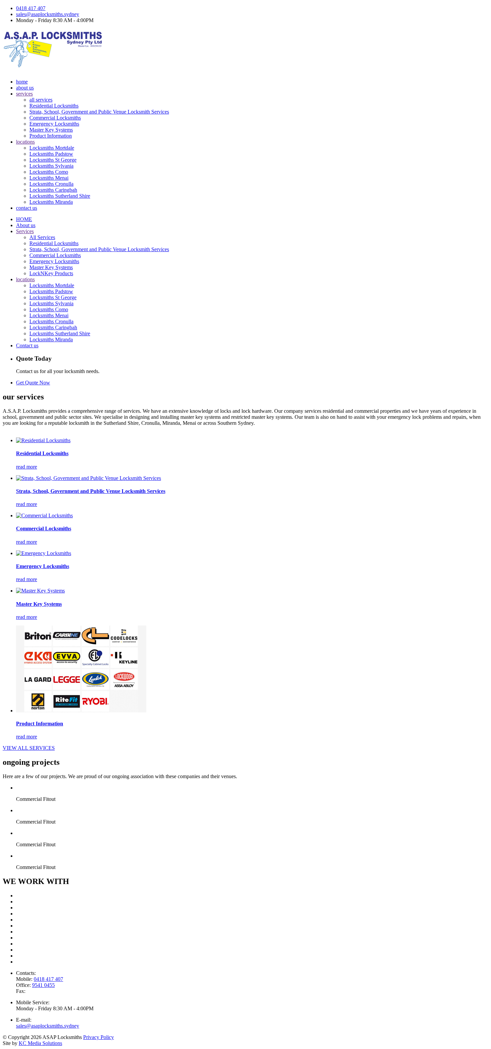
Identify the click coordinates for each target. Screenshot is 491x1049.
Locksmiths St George (52, 160)
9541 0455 (43, 985)
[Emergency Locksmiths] (43, 553)
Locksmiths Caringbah (53, 190)
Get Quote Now (33, 382)
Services (25, 231)
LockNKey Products (51, 273)
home (22, 81)
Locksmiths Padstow (51, 154)
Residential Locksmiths (53, 106)
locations (25, 142)
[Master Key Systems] (40, 590)
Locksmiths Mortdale (51, 148)
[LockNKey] (81, 710)
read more (26, 467)
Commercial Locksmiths (55, 118)
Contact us (27, 345)
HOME (24, 219)
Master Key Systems (51, 130)
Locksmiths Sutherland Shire (59, 196)
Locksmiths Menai (48, 178)
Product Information (50, 136)
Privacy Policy (98, 1037)
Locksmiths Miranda (51, 202)
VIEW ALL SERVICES (29, 748)
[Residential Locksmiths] (43, 440)
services (24, 94)
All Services (42, 237)
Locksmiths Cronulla (51, 184)
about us (25, 88)
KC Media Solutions (40, 1043)
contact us (26, 208)
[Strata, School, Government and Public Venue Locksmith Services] (88, 478)
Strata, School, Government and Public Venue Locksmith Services (99, 112)
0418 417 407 (30, 8)
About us (25, 225)
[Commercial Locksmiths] (44, 515)
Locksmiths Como (48, 172)
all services (40, 100)
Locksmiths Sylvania (51, 166)
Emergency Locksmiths (54, 124)
